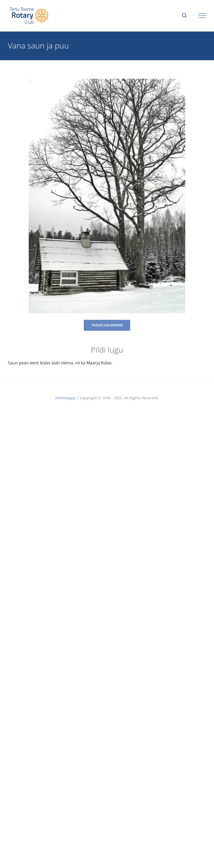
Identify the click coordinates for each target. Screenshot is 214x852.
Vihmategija (65, 397)
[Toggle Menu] (202, 15)
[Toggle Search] (184, 15)
